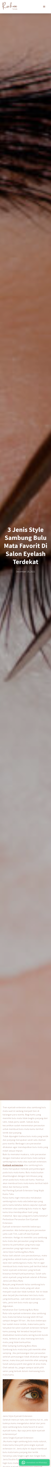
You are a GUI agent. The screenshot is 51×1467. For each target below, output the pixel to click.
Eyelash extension (13, 1165)
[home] (9, 6)
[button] (44, 6)
